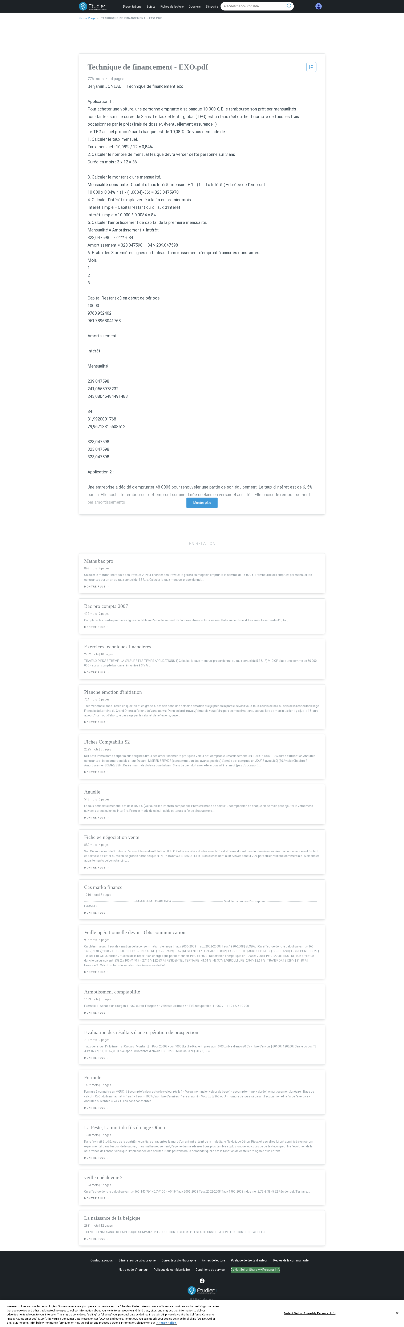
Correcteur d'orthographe (179, 1260)
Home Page (87, 18)
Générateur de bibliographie (137, 1260)
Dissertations (132, 6)
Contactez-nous (101, 1260)
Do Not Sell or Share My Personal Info (309, 1313)
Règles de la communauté (291, 1260)
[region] (202, 1313)
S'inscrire (212, 6)
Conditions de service (210, 1269)
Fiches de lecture (172, 6)
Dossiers (195, 6)
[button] (311, 68)
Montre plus (202, 503)
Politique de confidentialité (172, 1269)
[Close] (397, 1313)
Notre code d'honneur (133, 1269)
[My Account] (318, 6)
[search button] (289, 6)
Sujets (151, 6)
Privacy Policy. (167, 1322)
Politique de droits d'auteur (249, 1260)
